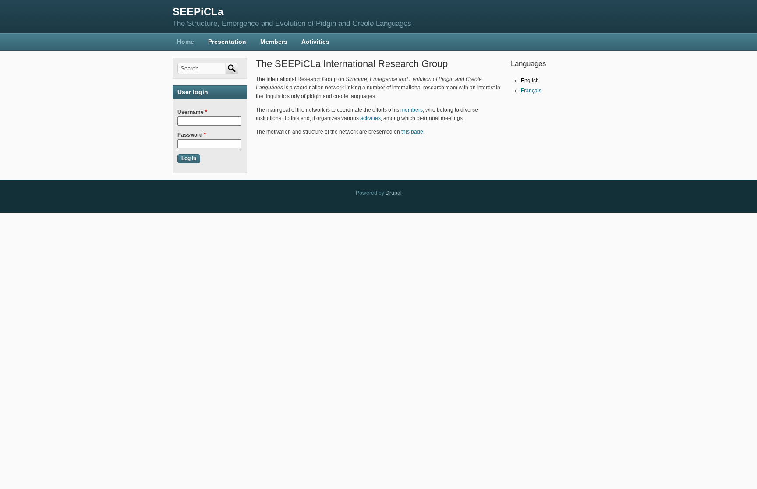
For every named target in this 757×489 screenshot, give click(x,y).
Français (531, 91)
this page (412, 132)
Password (191, 135)
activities (370, 118)
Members (273, 41)
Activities (315, 41)
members (411, 110)
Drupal (394, 193)
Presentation (227, 41)
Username (192, 112)
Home (185, 41)
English (530, 80)
